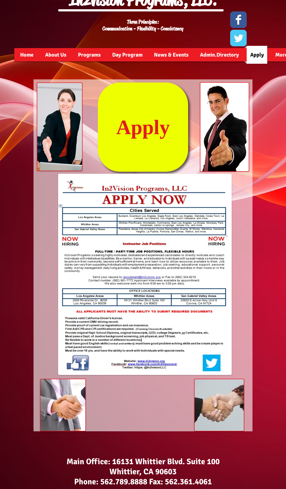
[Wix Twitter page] (238, 38)
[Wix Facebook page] (238, 19)
